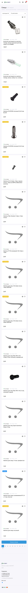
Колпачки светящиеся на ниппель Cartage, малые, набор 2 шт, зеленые (13, 77)
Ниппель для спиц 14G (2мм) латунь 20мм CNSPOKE (12, 321)
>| (2, 548)
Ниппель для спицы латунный (11, 530)
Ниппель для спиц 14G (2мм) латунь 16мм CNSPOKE (12, 286)
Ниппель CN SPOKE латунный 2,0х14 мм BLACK (13, 112)
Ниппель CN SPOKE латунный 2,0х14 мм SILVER (13, 147)
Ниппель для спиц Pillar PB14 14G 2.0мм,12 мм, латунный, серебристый (13, 356)
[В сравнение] (22, 17)
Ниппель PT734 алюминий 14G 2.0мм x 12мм (13, 251)
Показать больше (14, 542)
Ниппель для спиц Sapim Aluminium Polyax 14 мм (12, 426)
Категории (5, 13)
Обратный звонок (5, 576)
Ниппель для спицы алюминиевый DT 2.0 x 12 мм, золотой (14, 496)
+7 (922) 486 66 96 (6, 574)
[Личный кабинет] (23, 2)
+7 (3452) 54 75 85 (6, 573)
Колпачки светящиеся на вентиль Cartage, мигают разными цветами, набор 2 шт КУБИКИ (12, 43)
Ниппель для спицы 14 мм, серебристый (13, 460)
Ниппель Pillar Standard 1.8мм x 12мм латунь (13, 216)
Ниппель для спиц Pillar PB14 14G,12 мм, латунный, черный (13, 391)
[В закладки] (25, 17)
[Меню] (2, 2)
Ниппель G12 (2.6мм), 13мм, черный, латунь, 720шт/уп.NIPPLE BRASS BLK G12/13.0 (12, 182)
